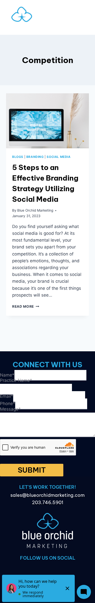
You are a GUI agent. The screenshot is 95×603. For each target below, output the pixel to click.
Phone (7, 403)
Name (7, 374)
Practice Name (16, 380)
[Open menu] (47, 29)
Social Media (58, 157)
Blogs (17, 157)
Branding (35, 157)
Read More (25, 306)
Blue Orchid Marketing (35, 210)
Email (6, 396)
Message (10, 409)
